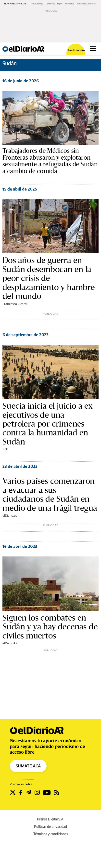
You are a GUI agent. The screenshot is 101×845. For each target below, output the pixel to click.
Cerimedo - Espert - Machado (60, 3)
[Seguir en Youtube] (47, 792)
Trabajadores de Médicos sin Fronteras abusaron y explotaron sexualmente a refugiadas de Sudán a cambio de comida (50, 160)
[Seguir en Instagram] (37, 792)
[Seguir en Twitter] (13, 792)
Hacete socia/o (76, 50)
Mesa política (37, 3)
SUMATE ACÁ (28, 765)
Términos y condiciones (50, 834)
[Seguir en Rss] (56, 792)
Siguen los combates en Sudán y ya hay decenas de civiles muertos (50, 626)
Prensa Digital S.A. (50, 819)
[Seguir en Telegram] (28, 792)
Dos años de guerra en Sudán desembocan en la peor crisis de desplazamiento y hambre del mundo (48, 278)
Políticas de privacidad (50, 826)
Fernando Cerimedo (86, 3)
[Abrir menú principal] (93, 48)
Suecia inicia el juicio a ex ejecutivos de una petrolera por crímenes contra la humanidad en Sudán (47, 423)
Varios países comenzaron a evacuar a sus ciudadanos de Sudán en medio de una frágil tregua (49, 494)
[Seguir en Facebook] (21, 792)
